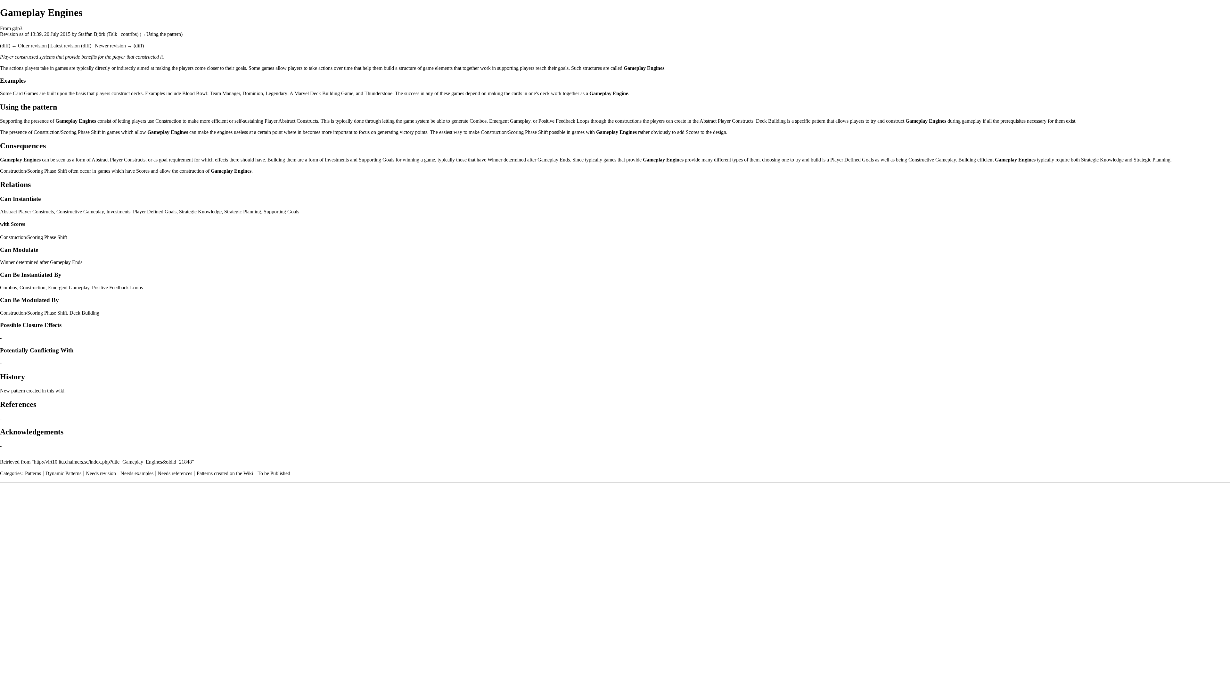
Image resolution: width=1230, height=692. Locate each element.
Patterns (33, 473)
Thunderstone (378, 93)
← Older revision (29, 45)
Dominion (252, 93)
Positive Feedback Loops (563, 121)
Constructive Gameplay (932, 159)
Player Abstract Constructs (291, 121)
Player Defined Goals (852, 159)
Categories (10, 473)
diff (5, 45)
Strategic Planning (1152, 159)
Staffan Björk (91, 34)
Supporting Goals (376, 159)
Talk (112, 34)
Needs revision (101, 473)
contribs (129, 34)
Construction (168, 121)
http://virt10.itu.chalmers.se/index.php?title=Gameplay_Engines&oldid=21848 (113, 462)
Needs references (175, 473)
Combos (478, 121)
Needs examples (136, 473)
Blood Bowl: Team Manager (211, 93)
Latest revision (65, 45)
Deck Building (771, 121)
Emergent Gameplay (509, 121)
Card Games (25, 93)
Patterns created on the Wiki (225, 473)
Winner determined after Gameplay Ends (529, 159)
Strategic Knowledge (1102, 159)
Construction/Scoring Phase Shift (67, 132)
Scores (692, 132)
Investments (337, 159)
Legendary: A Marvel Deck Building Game (309, 93)
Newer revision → (113, 45)
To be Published (274, 473)
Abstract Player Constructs (726, 121)
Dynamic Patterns (63, 473)
